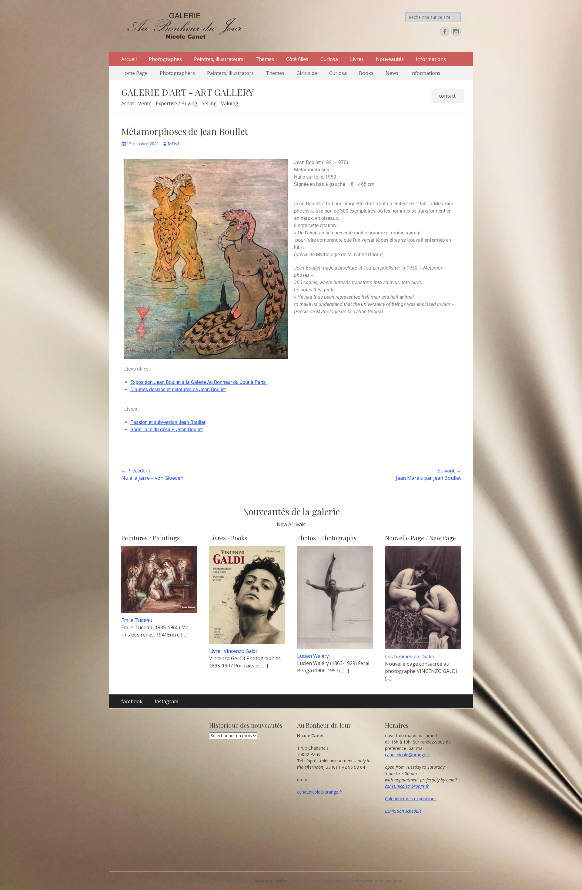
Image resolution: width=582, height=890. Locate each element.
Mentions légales (271, 881)
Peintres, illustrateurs (218, 59)
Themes (275, 73)
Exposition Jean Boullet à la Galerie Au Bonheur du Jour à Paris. (198, 382)
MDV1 (174, 143)
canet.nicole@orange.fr (319, 792)
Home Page (134, 73)
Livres (357, 59)
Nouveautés (390, 59)
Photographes (165, 59)
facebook (131, 701)
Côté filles (297, 59)
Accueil (129, 59)
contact (447, 95)
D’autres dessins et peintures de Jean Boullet (178, 389)
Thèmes (265, 59)
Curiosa (329, 59)
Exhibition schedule (403, 811)
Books (366, 73)
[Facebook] (445, 31)
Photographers (177, 73)
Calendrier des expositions (410, 798)
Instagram (166, 701)
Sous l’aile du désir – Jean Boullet (166, 429)
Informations (431, 59)
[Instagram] (456, 31)
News (392, 73)
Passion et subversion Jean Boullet (167, 422)
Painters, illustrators (230, 73)
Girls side (306, 73)
